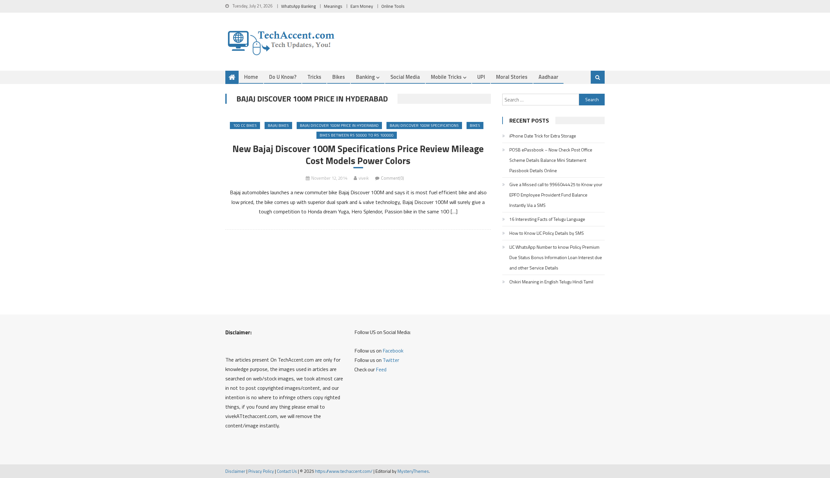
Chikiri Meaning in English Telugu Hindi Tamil (551, 281)
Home (251, 77)
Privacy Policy (261, 471)
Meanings (333, 6)
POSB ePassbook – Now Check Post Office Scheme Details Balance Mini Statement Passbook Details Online (550, 160)
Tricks (314, 77)
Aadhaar (548, 77)
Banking (365, 77)
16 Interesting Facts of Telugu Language (547, 219)
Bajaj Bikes (278, 125)
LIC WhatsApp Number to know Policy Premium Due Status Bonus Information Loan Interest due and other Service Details (555, 257)
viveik (364, 178)
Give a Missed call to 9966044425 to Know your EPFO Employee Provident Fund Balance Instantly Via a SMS (555, 195)
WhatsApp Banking (298, 6)
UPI (481, 77)
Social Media (405, 77)
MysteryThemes (413, 471)
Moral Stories (512, 77)
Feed (381, 369)
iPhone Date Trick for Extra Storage (542, 135)
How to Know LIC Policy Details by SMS (546, 233)
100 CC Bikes (245, 125)
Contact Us (287, 471)
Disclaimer (235, 471)
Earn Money (361, 6)
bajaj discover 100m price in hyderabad (339, 125)
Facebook (393, 350)
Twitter (391, 360)
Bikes (338, 77)
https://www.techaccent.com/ (344, 471)
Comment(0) (392, 178)
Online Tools (393, 6)
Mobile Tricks (446, 77)
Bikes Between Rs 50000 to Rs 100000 (357, 135)
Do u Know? (282, 77)
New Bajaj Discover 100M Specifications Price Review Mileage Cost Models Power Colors (358, 155)
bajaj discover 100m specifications (424, 125)
